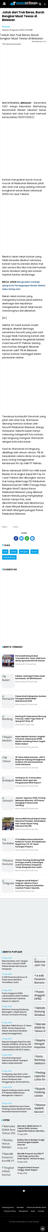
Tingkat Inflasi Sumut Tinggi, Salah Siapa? (28, 1168)
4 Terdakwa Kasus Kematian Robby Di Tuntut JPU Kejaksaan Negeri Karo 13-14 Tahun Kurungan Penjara (30, 843)
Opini (6, 1120)
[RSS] (34, 1200)
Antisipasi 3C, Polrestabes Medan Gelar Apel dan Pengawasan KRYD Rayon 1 (28, 780)
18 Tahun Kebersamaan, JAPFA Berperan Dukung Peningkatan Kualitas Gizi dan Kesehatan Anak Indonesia (30, 761)
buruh (34, 551)
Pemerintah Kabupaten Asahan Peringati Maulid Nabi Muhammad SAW (30, 698)
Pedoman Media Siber (36, 1207)
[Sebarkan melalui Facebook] (16, 538)
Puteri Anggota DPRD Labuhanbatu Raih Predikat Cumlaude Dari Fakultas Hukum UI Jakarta (15, 997)
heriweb (36, 1222)
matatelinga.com (22, 1222)
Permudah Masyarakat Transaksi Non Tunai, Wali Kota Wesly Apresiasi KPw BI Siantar (30, 658)
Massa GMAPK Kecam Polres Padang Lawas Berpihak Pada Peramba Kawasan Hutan (16, 1109)
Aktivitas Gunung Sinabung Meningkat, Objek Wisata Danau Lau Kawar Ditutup (15, 1012)
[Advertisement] (24, 75)
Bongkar (24, 551)
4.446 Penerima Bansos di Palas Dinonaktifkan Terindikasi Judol (14, 980)
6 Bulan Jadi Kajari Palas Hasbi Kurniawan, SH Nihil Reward (30, 677)
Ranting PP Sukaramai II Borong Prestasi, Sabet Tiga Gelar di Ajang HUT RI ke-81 (30, 718)
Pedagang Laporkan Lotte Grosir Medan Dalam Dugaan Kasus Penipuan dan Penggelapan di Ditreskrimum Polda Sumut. (16, 1079)
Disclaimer (23, 1211)
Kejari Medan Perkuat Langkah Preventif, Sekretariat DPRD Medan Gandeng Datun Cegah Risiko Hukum (30, 740)
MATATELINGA (10, 102)
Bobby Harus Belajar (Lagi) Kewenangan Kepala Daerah (30, 1142)
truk (5, 551)
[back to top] (42, 1228)
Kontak (41, 1211)
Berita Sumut (21, 682)
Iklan (33, 1211)
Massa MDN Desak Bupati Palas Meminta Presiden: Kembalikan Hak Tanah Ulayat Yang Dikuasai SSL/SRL (30, 822)
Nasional (19, 891)
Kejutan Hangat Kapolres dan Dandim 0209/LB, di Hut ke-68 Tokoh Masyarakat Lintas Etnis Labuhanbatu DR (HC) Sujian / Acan (17, 1046)
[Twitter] (20, 1200)
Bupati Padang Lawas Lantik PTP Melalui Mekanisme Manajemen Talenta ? (16, 1093)
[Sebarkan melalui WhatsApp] (27, 538)
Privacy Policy (10, 1211)
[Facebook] (13, 1200)
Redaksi (20, 1207)
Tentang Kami (8, 1207)
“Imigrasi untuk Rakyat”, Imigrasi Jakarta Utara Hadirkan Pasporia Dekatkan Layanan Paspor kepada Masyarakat (29, 885)
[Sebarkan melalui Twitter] (21, 538)
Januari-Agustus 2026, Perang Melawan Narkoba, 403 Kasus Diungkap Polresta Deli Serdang (30, 802)
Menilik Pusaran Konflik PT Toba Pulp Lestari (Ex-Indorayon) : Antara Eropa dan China (30, 1157)
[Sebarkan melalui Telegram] (32, 538)
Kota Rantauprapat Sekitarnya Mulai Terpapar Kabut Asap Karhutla (15, 1060)
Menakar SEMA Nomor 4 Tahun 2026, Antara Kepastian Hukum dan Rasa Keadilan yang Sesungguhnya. (16, 1029)
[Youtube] (27, 1200)
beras (13, 551)
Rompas (6, 26)
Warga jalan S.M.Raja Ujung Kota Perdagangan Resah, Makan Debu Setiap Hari (23, 285)
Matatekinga (9, 557)
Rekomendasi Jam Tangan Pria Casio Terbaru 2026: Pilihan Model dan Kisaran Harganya (15, 965)
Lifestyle (19, 664)
